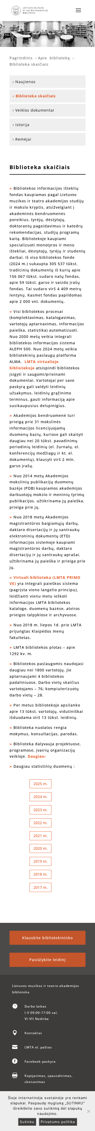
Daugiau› (37, 756)
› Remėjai (22, 139)
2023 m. (41, 809)
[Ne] (88, 1111)
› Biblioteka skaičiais (34, 95)
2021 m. (41, 835)
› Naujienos (24, 81)
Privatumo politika (58, 1122)
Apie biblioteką (54, 57)
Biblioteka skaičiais (29, 64)
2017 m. (41, 887)
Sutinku (27, 1122)
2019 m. (41, 861)
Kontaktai (33, 1033)
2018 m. (41, 874)
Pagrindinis (22, 57)
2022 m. (41, 822)
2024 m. (41, 796)
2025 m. (41, 783)
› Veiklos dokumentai (33, 110)
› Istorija (21, 124)
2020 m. (41, 848)
